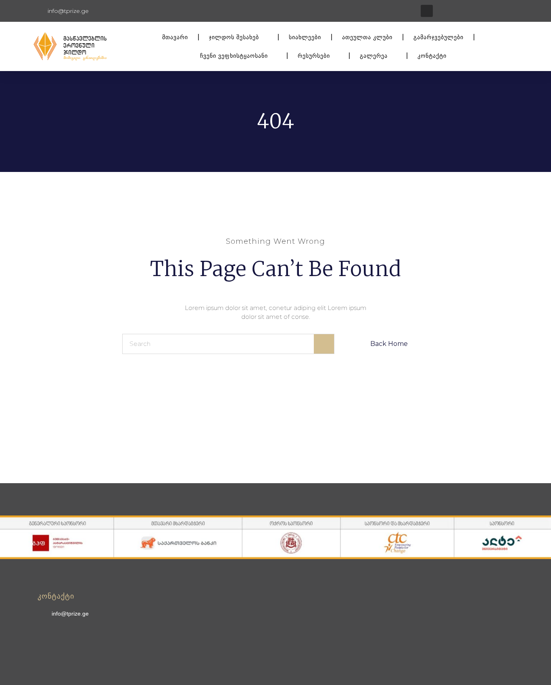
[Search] (324, 344)
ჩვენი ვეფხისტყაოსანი (234, 55)
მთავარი (175, 37)
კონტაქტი (432, 55)
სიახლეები (305, 37)
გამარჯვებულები (438, 37)
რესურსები (314, 55)
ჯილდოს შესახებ (234, 37)
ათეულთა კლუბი (367, 37)
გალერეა (374, 55)
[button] (427, 11)
